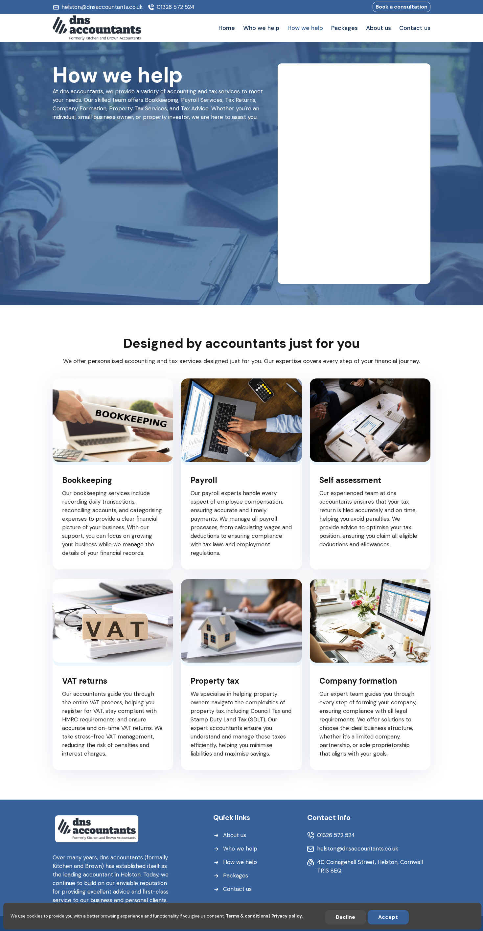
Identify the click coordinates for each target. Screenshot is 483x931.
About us (234, 835)
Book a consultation (401, 6)
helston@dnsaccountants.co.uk (102, 7)
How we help (240, 862)
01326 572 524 (176, 7)
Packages (235, 875)
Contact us (237, 889)
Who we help (240, 848)
